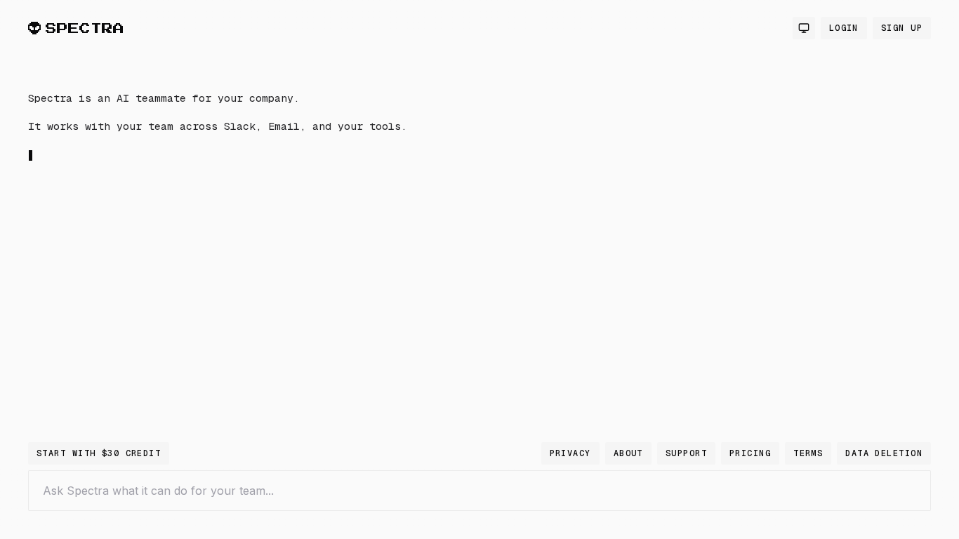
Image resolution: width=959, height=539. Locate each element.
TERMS (808, 453)
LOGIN (844, 28)
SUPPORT (686, 453)
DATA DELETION (883, 453)
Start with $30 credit (99, 453)
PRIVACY (570, 453)
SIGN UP (901, 28)
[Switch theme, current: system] (804, 28)
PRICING (750, 453)
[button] (252, 248)
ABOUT (628, 453)
